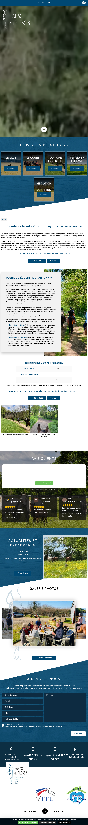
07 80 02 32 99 (44, 3)
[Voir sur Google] (7, 500)
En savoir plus (23, 580)
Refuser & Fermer (48, 823)
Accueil (4, 219)
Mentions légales (30, 811)
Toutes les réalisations (44, 658)
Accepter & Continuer (28, 823)
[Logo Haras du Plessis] (15, 18)
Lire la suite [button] (10, 518)
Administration (59, 811)
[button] (2, 508)
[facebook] (84, 4)
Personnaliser (64, 823)
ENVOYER (78, 734)
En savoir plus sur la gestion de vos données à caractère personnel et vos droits (32, 727)
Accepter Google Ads (44, 483)
